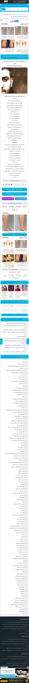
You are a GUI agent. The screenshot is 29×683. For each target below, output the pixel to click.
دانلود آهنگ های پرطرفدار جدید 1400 (19, 421)
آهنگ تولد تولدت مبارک (22, 521)
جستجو (3, 9)
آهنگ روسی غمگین (23, 508)
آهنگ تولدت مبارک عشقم (22, 499)
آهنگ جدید (25, 5)
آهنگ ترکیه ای (19, 14)
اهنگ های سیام (24, 445)
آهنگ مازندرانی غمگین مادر (21, 582)
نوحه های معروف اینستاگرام (21, 401)
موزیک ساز (25, 14)
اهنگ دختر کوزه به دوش (22, 523)
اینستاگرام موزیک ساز (7, 198)
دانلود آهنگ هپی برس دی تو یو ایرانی (19, 515)
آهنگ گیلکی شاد (24, 596)
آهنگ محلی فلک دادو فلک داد (21, 569)
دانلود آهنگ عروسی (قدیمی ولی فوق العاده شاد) (17, 366)
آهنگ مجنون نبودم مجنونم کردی (20, 530)
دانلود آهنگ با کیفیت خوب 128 (13, 194)
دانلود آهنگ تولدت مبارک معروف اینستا (19, 423)
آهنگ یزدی (25, 613)
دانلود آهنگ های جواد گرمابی (21, 418)
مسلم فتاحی (24, 386)
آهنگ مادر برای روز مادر (22, 447)
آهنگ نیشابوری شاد (23, 589)
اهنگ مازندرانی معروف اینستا (21, 388)
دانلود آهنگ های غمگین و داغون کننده (19, 440)
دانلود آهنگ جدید (18, 275)
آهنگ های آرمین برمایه (22, 414)
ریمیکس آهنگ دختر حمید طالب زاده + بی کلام (17, 427)
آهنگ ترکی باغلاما (23, 541)
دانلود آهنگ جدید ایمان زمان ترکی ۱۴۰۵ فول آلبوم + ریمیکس (15, 624)
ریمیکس (19, 5)
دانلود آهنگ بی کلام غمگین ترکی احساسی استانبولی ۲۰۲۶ (14, 351)
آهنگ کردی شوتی (23, 554)
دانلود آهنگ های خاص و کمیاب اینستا (19, 381)
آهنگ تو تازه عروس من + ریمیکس (20, 464)
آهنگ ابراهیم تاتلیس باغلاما (21, 543)
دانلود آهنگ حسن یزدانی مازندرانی (20, 458)
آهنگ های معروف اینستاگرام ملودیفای (19, 372)
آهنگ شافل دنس (23, 512)
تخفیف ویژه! (7, 676)
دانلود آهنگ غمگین (11, 275)
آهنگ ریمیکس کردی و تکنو (21, 598)
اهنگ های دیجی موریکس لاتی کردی (20, 493)
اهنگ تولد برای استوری (22, 377)
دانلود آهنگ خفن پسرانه (22, 425)
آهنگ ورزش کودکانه (23, 611)
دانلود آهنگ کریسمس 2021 (21, 606)
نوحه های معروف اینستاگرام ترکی (20, 403)
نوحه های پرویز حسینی (22, 405)
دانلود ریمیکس (4, 275)
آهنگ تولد (25, 561)
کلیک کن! (14, 234)
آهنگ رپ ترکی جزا (23, 539)
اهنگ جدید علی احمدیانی (22, 394)
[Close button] (28, 667)
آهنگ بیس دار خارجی (23, 552)
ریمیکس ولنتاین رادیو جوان (21, 488)
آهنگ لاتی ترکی (24, 536)
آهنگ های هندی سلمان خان (21, 578)
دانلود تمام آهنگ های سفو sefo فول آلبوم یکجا (16, 323)
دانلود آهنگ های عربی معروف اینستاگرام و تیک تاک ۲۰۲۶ (14, 330)
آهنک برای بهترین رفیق (22, 585)
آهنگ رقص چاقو (24, 451)
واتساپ (10, 206)
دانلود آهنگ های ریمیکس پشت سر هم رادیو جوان (16, 410)
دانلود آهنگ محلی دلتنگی (22, 574)
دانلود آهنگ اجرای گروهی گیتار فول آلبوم (18, 462)
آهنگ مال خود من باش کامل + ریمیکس (19, 466)
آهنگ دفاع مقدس (23, 609)
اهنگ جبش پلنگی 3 (23, 517)
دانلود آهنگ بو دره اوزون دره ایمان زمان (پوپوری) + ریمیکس (15, 650)
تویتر (24, 206)
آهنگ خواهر (24, 501)
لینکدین (17, 206)
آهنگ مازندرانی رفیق (23, 587)
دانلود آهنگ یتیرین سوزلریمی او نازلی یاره (18, 526)
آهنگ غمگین (7, 5)
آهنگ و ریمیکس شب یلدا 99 (21, 600)
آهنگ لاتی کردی (24, 534)
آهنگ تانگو (25, 571)
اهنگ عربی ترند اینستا (22, 364)
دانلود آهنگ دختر (23, 442)
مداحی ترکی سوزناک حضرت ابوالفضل (20, 399)
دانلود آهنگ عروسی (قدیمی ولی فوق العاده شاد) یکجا (16, 453)
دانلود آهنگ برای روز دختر (22, 431)
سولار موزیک (24, 359)
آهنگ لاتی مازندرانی (23, 469)
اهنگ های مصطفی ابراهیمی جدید (20, 392)
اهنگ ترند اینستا (23, 375)
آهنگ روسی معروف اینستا (21, 545)
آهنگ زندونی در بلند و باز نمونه (20, 504)
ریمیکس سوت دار (23, 495)
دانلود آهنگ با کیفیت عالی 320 (13, 189)
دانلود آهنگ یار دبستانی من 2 (21, 416)
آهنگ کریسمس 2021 (22, 473)
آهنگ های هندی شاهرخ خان (21, 576)
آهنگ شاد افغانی (24, 484)
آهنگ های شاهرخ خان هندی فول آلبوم (19, 604)
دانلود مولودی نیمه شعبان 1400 (20, 436)
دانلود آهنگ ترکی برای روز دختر (21, 429)
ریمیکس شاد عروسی (23, 460)
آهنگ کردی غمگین (23, 506)
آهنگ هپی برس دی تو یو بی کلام (20, 565)
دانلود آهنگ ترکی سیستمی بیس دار (20, 434)
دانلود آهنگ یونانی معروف (21, 580)
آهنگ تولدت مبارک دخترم (22, 449)
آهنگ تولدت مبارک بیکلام (22, 519)
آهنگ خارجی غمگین (23, 383)
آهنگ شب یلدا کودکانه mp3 (21, 477)
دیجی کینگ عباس (23, 491)
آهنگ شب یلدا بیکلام (22, 480)
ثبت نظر (14, 315)
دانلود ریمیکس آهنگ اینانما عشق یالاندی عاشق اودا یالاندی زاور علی (15, 56)
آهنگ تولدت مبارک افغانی (22, 567)
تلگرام (3, 206)
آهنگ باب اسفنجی (23, 368)
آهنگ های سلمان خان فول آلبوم (20, 602)
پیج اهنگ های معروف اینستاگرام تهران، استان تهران (16, 370)
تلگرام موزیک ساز (20, 198)
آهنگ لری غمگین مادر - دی (21, 532)
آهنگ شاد (14, 5)
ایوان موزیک (24, 361)
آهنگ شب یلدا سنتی (23, 482)
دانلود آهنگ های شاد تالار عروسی (20, 455)
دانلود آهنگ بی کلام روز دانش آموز (20, 412)
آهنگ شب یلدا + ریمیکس (21, 475)
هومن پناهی (24, 396)
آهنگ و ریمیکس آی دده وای (21, 556)
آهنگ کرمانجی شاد (23, 591)
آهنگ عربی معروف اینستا (22, 550)
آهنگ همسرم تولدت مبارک (21, 486)
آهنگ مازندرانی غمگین (22, 471)
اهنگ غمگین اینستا (23, 379)
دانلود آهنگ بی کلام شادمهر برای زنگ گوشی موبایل (15, 338)
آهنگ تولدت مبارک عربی (22, 563)
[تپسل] (1, 20)
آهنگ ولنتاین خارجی (23, 497)
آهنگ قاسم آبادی (23, 593)
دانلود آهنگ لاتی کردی (21, 336)
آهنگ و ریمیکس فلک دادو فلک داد (20, 558)
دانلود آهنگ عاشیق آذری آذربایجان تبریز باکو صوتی (15, 345)
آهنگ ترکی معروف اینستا (22, 547)
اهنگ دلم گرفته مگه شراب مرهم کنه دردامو (18, 528)
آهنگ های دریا (24, 510)
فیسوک (13, 210)
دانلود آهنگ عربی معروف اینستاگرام (19, 390)
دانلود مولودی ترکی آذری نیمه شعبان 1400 (18, 438)
